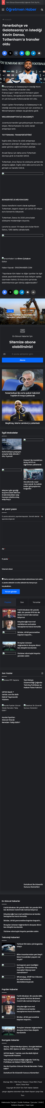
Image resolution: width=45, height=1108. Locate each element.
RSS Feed (17, 1082)
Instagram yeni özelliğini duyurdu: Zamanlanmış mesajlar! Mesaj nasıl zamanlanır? (27, 969)
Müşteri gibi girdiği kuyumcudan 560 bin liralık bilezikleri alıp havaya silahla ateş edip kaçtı (11, 495)
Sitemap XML (8, 1082)
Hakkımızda (5, 1102)
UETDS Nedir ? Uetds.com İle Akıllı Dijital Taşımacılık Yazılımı (10, 696)
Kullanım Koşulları (17, 1105)
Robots (25, 1082)
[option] (22, 311)
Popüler (8, 602)
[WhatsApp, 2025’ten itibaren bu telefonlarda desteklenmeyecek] (8, 980)
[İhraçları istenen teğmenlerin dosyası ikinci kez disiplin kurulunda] (9, 646)
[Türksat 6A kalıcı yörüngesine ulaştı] (8, 947)
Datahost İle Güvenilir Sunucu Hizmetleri (33, 885)
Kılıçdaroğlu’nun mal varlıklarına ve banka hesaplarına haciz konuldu (29, 624)
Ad (3, 549)
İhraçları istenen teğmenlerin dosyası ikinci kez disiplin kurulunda (29, 645)
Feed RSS (33, 1082)
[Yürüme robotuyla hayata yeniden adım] (9, 658)
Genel (10, 311)
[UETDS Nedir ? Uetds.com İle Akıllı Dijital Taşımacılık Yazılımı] (11, 684)
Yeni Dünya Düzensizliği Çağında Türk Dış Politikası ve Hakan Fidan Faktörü (33, 684)
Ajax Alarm (25, 1091)
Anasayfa (7, 20)
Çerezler (34, 1102)
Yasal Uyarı (30, 1105)
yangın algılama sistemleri (11, 1091)
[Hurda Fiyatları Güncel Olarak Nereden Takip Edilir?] (11, 709)
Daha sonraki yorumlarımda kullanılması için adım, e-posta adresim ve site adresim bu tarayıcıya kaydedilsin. (22, 582)
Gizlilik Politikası (24, 1102)
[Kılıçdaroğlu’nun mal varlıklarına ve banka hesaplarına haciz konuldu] (9, 625)
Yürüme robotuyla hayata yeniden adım (29, 654)
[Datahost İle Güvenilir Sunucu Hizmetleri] (33, 793)
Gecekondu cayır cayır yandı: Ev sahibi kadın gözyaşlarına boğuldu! (33, 485)
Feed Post (25, 1084)
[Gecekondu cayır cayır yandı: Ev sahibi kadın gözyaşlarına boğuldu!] (33, 474)
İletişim (13, 1102)
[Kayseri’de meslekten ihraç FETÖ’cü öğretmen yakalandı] (33, 448)
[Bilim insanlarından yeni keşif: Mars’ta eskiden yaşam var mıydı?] (8, 957)
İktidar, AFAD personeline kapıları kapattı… (29, 633)
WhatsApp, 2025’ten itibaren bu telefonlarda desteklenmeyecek (29, 979)
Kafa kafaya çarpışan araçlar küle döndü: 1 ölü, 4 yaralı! (11, 454)
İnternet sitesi (7, 569)
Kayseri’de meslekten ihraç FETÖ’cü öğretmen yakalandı (33, 462)
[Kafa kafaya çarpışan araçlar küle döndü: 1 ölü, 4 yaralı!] (12, 444)
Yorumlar (36, 602)
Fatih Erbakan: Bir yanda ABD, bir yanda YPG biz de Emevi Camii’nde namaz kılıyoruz (29, 614)
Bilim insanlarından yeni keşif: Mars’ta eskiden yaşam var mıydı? (30, 957)
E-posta (5, 559)
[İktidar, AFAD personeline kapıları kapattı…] (9, 635)
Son (22, 602)
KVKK (41, 1102)
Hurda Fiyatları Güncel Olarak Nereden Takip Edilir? (25, 2)
